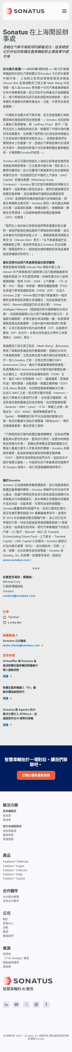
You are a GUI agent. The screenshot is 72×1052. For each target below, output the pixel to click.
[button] (64, 11)
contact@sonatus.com (19, 596)
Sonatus (29, 1035)
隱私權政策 (55, 1035)
